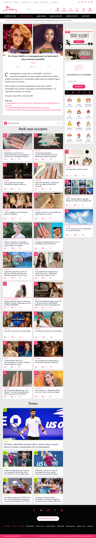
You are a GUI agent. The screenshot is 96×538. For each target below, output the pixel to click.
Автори (14, 526)
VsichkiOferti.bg (7, 2)
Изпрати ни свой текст (48, 518)
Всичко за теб (10, 16)
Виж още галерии (33, 129)
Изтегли (79, 42)
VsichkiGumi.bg (44, 2)
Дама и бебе (41, 16)
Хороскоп (85, 16)
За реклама (6, 526)
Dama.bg (16, 2)
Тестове (70, 11)
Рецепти (57, 11)
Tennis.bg (35, 2)
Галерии (64, 11)
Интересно (15, 20)
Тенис (33, 403)
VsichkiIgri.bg (54, 2)
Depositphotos (30, 526)
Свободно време (26, 16)
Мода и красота (56, 16)
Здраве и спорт (72, 16)
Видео (77, 11)
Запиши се (79, 87)
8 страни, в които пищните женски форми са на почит (28, 107)
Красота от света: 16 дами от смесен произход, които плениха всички (34, 110)
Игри (83, 11)
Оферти (90, 11)
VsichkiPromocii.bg (26, 2)
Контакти (21, 526)
